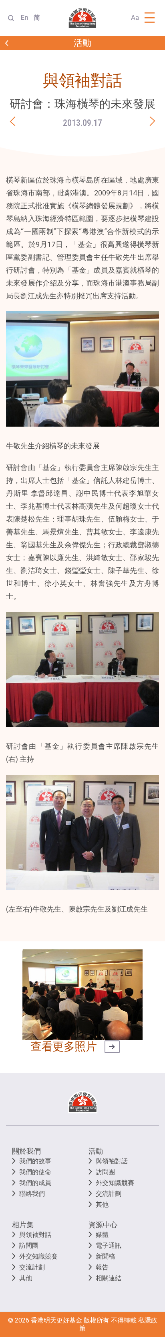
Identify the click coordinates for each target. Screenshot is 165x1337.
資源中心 (103, 1224)
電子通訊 (108, 1245)
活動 (96, 1151)
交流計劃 (108, 1193)
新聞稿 (105, 1256)
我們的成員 (35, 1183)
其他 (102, 1204)
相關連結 (108, 1278)
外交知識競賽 (115, 1183)
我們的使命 (35, 1172)
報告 (102, 1267)
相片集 (23, 1224)
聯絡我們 (32, 1193)
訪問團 (105, 1172)
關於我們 (26, 1151)
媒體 (102, 1234)
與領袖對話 (112, 1161)
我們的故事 (35, 1161)
